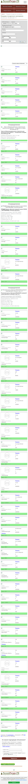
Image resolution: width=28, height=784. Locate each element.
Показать (17, 66)
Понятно (14, 782)
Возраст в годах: (6, 36)
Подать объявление (7, 764)
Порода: (4, 32)
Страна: (13, 21)
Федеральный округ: (7, 25)
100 (24, 735)
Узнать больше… (6, 746)
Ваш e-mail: (6, 751)
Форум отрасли (7, 10)
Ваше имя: (5, 749)
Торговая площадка (7, 6)
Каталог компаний (20, 10)
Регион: (4, 29)
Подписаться (14, 758)
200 (1, 736)
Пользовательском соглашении (21, 779)
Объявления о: (5, 21)
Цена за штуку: (5, 39)
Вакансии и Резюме (20, 6)
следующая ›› (11, 735)
